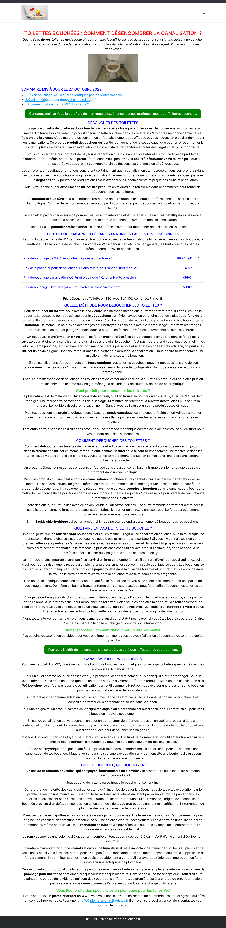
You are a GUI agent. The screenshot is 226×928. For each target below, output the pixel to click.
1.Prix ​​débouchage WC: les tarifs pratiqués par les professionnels (73, 95)
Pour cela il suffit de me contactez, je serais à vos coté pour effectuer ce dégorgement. (113, 650)
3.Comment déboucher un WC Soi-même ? (57, 104)
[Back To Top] (218, 920)
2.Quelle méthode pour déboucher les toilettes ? (61, 99)
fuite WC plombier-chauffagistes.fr (102, 900)
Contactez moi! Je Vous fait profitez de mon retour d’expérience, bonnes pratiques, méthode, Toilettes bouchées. (113, 114)
